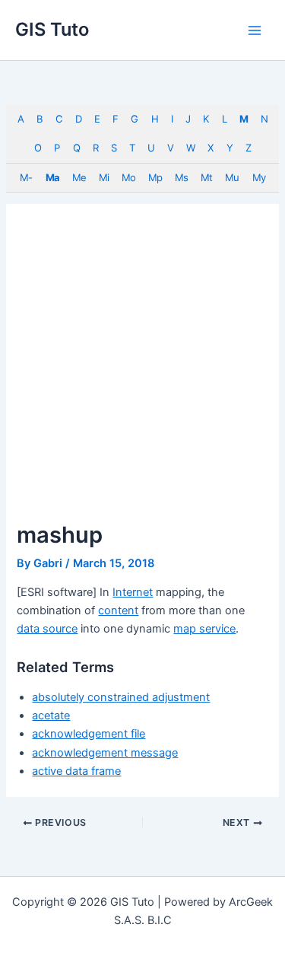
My (258, 177)
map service (204, 629)
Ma (52, 177)
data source (47, 629)
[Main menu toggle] (254, 29)
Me (79, 177)
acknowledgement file (88, 734)
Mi (104, 177)
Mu (232, 177)
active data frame (76, 771)
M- (26, 177)
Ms (181, 177)
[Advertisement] (142, 371)
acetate (51, 715)
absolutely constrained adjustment (121, 697)
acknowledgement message (105, 753)
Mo (128, 177)
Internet (132, 592)
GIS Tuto (52, 29)
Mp (155, 177)
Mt (206, 177)
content (118, 610)
